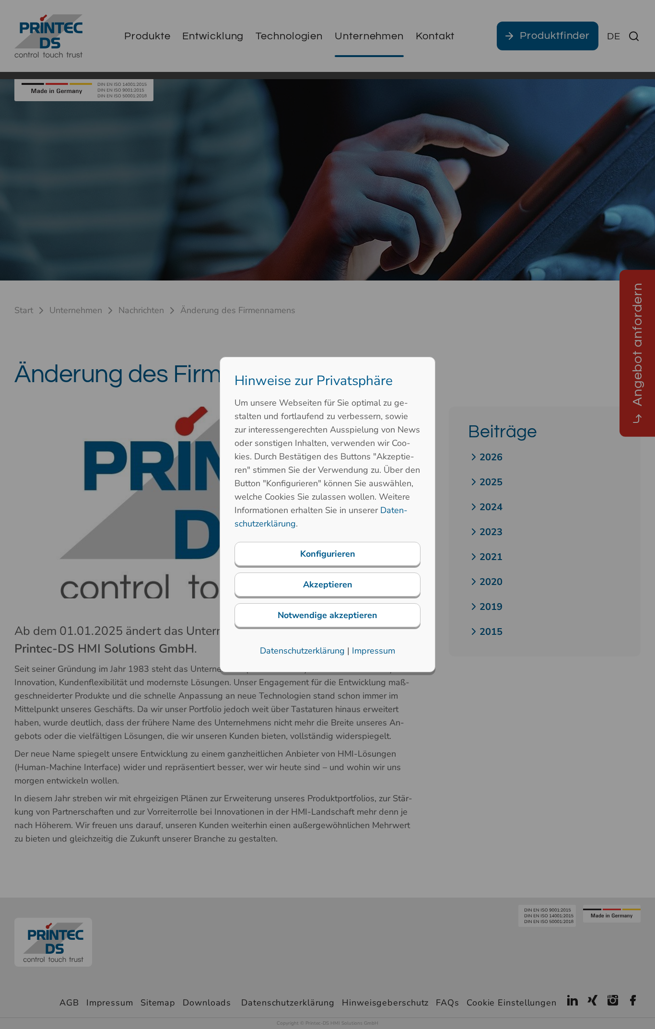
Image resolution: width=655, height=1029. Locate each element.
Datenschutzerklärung (302, 650)
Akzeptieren (327, 584)
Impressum (373, 650)
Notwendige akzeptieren (327, 615)
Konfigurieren (327, 554)
